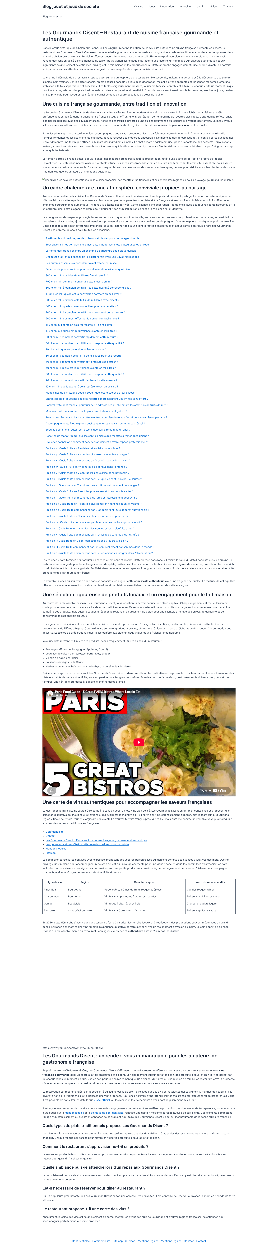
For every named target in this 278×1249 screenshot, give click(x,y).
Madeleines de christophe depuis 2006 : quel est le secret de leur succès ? (91, 392)
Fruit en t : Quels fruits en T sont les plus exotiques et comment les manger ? (92, 485)
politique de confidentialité (107, 1112)
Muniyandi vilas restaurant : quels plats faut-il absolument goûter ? (86, 411)
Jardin (200, 6)
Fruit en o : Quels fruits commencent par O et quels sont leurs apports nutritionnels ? (97, 509)
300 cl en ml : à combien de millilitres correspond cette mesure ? (85, 312)
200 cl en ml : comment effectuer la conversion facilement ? (82, 318)
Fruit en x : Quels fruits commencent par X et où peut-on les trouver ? (88, 460)
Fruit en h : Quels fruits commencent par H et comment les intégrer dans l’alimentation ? (99, 553)
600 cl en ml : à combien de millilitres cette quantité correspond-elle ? (88, 287)
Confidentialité (55, 831)
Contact (51, 835)
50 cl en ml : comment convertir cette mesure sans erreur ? (82, 361)
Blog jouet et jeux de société (70, 6)
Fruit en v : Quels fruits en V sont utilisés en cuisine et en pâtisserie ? (87, 472)
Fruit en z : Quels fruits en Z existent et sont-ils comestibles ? (83, 448)
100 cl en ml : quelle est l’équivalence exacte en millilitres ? (81, 330)
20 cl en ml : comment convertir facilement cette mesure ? (81, 380)
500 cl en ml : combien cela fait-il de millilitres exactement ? (82, 300)
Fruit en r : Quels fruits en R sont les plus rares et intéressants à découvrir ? (91, 497)
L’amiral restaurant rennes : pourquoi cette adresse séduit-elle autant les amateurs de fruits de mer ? (107, 405)
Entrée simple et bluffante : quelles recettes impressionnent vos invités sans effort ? (97, 398)
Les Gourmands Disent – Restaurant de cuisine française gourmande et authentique (96, 840)
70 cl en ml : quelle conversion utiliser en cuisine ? (76, 349)
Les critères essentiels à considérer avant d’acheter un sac (81, 263)
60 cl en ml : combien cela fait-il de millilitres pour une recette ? (85, 355)
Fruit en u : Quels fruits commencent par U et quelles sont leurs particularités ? (94, 479)
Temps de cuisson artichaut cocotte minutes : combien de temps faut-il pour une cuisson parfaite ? (106, 417)
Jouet (151, 6)
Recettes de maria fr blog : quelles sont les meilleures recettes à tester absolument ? (97, 435)
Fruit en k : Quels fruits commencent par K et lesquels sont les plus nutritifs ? (92, 534)
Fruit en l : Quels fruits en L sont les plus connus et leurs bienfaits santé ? (90, 528)
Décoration (167, 6)
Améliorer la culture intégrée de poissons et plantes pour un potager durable (92, 238)
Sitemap (51, 852)
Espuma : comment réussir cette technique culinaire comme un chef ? (88, 429)
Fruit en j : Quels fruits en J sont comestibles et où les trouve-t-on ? (87, 540)
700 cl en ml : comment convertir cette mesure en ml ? (79, 281)
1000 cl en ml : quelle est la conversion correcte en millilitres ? (83, 293)
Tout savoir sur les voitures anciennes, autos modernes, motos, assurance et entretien (98, 244)
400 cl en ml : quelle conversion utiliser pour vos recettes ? (82, 306)
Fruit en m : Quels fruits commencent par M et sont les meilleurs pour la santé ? (94, 522)
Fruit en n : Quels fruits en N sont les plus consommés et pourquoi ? (87, 516)
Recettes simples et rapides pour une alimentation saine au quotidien (88, 269)
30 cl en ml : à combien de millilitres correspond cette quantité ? (85, 374)
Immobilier (185, 6)
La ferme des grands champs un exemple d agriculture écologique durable (91, 250)
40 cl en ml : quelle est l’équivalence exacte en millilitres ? (81, 367)
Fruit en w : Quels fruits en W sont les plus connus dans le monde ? (86, 466)
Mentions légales (56, 848)
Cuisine (138, 6)
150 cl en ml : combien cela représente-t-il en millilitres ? (80, 324)
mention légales (74, 1112)
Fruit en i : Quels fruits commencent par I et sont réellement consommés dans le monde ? (100, 547)
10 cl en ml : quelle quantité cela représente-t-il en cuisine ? (82, 386)
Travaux (228, 6)
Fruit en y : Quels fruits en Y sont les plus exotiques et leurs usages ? (88, 454)
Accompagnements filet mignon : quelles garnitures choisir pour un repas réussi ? (95, 423)
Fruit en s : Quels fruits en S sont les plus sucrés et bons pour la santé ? (89, 491)
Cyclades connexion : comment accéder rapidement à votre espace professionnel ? (97, 442)
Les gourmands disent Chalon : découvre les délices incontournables (87, 844)
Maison (213, 6)
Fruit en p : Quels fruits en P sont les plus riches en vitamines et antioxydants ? (94, 503)
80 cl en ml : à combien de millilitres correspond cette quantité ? (85, 343)
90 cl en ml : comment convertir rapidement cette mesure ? (82, 337)
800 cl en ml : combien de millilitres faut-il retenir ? (77, 275)
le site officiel (101, 1100)
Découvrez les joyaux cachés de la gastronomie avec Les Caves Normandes (92, 256)
